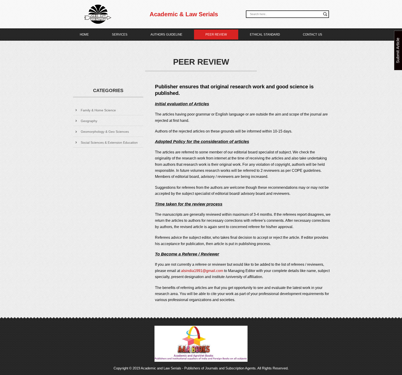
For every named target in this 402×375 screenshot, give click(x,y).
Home (84, 34)
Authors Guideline (166, 34)
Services (119, 34)
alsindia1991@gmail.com (202, 271)
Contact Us (312, 34)
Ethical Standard (265, 34)
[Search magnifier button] (325, 14)
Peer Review (216, 34)
